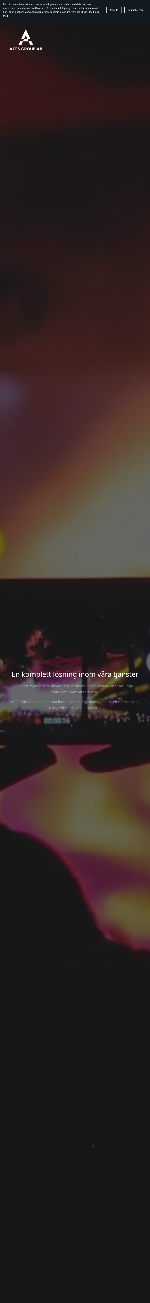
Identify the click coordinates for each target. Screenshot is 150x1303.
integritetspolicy (62, 8)
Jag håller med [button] (136, 10)
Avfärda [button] (114, 10)
